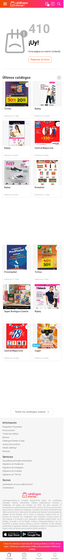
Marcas (5, 437)
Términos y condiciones (19, 546)
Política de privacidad (41, 546)
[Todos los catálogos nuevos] (59, 77)
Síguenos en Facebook (12, 464)
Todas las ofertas (10, 434)
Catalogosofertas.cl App (13, 441)
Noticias (6, 451)
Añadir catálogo (9, 448)
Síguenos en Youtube (12, 471)
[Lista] (52, 3)
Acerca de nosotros (11, 444)
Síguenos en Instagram (12, 467)
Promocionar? (8, 430)
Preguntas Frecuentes (12, 427)
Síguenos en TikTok (11, 474)
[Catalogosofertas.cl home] (19, 4)
